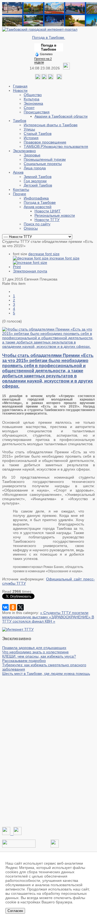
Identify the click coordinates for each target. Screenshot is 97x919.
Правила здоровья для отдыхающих (34, 648)
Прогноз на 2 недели (43, 60)
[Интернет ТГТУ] (18, 629)
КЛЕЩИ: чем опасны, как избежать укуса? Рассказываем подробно (39, 658)
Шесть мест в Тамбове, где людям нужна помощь (46, 673)
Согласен (15, 911)
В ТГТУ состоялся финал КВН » (48, 619)
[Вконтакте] (37, 78)
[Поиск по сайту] (59, 78)
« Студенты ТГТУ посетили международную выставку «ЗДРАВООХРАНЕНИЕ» (47, 615)
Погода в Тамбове (48, 37)
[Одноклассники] (44, 78)
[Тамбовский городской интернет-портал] (39, 29)
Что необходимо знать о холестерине (35, 652)
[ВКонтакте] (5, 607)
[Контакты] (19, 846)
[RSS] (50, 78)
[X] (20, 607)
